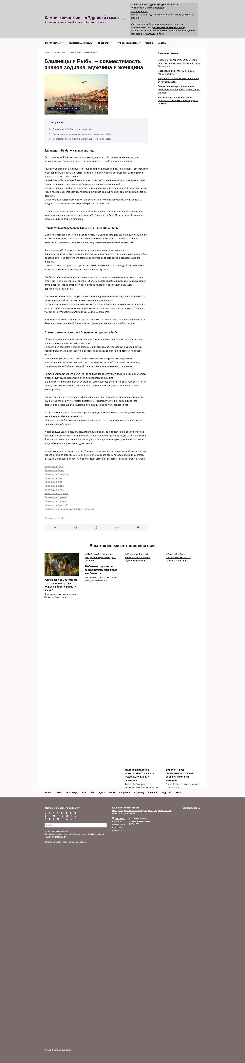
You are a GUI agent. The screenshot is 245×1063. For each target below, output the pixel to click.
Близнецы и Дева (54, 486)
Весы (112, 792)
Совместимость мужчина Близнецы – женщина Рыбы (82, 134)
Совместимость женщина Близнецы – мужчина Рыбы (82, 138)
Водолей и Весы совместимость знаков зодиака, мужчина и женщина (180, 775)
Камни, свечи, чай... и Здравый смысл (82, 17)
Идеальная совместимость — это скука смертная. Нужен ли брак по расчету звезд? (61, 585)
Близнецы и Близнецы (57, 474)
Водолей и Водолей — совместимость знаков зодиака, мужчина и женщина (139, 775)
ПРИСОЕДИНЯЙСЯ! (153, 33)
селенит (135, 18)
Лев (92, 792)
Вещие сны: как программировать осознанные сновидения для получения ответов (179, 89)
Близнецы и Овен (54, 466)
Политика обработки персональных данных (66, 842)
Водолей (166, 792)
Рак (84, 792)
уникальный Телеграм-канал (168, 27)
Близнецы (51, 518)
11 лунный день (139, 11)
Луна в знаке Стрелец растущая (147, 7)
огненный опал (165, 14)
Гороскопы (103, 43)
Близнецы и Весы (54, 489)
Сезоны (162, 43)
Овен (48, 792)
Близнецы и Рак (53, 478)
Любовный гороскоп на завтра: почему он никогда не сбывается (101, 570)
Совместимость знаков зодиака (63, 109)
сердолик (188, 14)
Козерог (152, 792)
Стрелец (139, 792)
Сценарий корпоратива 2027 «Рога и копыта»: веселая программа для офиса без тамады (179, 63)
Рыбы (61, 518)
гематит (178, 14)
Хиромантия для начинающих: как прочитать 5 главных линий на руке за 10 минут (178, 100)
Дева (102, 792)
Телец (58, 792)
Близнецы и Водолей (56, 505)
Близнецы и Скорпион (56, 493)
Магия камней (53, 43)
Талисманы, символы (80, 43)
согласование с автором (80, 834)
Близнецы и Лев (53, 482)
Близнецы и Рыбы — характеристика (72, 129)
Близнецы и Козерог (56, 501)
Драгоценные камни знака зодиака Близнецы (69, 509)
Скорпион (124, 792)
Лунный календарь (127, 43)
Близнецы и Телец (54, 470)
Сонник (149, 43)
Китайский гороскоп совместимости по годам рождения (141, 821)
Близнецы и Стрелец (56, 497)
